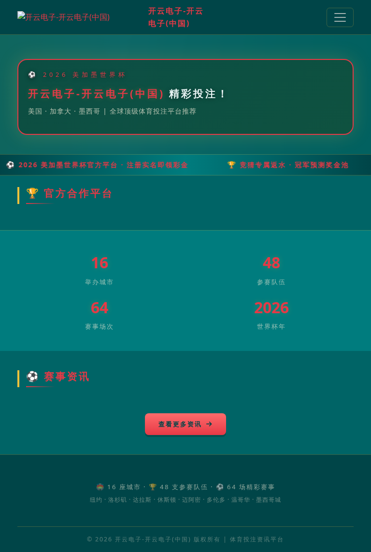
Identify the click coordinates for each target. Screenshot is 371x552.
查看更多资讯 (181, 424)
